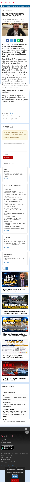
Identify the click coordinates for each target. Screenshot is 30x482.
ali (3, 391)
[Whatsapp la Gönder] (18, 40)
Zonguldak (5, 116)
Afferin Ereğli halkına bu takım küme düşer (14, 421)
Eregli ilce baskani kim (9, 392)
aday (19, 116)
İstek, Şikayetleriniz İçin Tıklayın (8, 466)
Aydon (5, 419)
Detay (15, 476)
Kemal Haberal (6, 119)
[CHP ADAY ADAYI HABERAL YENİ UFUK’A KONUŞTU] (15, 29)
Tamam (16, 480)
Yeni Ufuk (14, 119)
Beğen (7, 179)
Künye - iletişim (7, 442)
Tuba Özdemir (7, 402)
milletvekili (12, 116)
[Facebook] (7, 40)
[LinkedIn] (15, 40)
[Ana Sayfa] (9, 436)
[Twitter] (11, 40)
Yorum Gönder (8, 157)
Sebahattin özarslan (8, 396)
